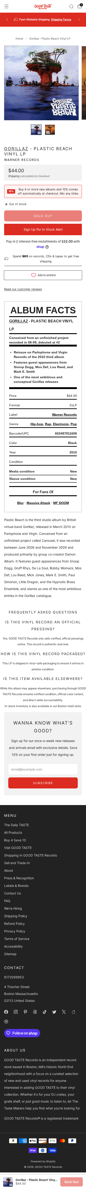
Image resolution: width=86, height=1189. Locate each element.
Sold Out (71, 1182)
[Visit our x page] (64, 1012)
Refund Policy (14, 923)
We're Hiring (13, 908)
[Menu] (6, 6)
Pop (74, 424)
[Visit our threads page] (35, 1012)
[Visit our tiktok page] (44, 1012)
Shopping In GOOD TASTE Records (30, 855)
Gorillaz (16, 148)
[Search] (71, 6)
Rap (48, 424)
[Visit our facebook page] (6, 1012)
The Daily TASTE (16, 825)
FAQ (7, 901)
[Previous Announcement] (7, 19)
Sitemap (10, 954)
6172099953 (14, 977)
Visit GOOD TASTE (18, 848)
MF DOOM (61, 503)
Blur (20, 503)
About (8, 870)
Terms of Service (16, 939)
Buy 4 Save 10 (15, 840)
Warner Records (21, 160)
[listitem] (43, 19)
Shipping (13, 176)
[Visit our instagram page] (15, 1012)
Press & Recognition (19, 878)
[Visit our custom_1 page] (73, 1012)
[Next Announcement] (79, 19)
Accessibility (13, 946)
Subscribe (43, 783)
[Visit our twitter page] (54, 1012)
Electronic (61, 424)
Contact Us (12, 893)
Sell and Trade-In (17, 863)
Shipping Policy (15, 916)
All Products (13, 832)
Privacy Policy (14, 931)
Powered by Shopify (43, 1161)
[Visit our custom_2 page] (6, 1021)
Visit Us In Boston (57, 19)
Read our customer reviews (23, 289)
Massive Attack (38, 503)
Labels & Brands (16, 886)
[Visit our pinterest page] (25, 1012)
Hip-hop (37, 424)
